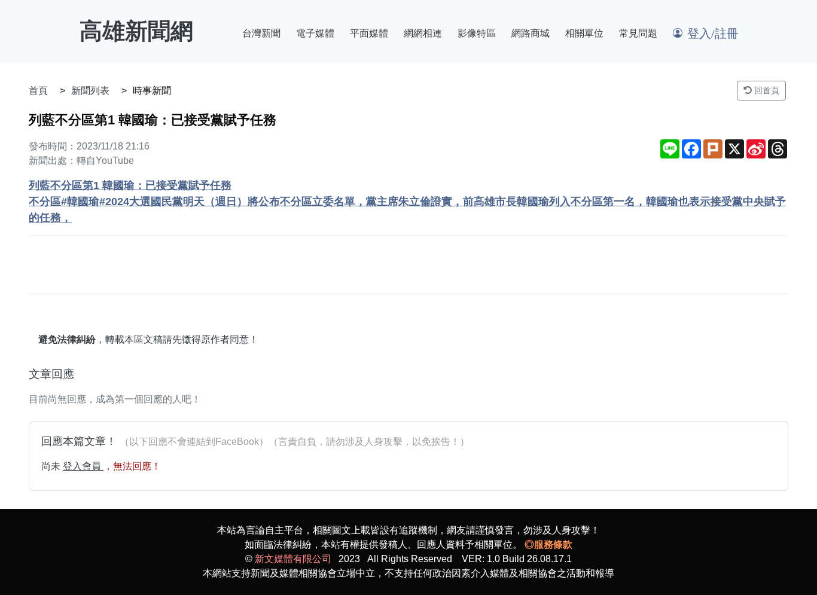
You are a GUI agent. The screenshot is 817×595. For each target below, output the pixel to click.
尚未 (52, 466)
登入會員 (83, 466)
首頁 (38, 91)
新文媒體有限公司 (293, 559)
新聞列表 (90, 91)
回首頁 (765, 90)
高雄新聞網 (136, 31)
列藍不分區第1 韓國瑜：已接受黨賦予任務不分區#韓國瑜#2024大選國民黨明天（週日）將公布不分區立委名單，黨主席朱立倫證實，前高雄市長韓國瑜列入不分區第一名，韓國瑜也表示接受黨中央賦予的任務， (407, 201)
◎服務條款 (548, 544)
